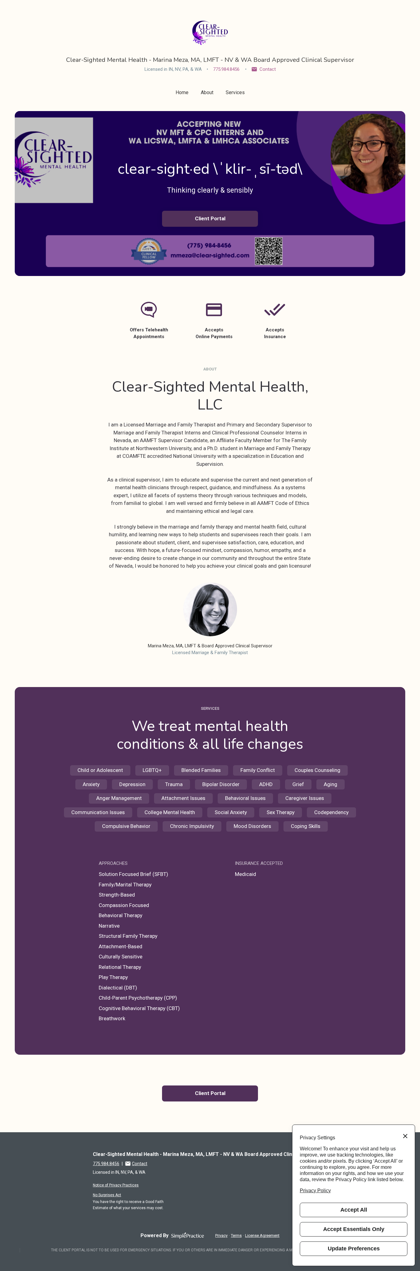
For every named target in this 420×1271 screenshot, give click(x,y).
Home (182, 92)
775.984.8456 (226, 69)
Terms (236, 1235)
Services (235, 92)
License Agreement (262, 1235)
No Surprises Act (107, 1195)
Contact (268, 69)
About (207, 92)
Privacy (221, 1235)
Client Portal (210, 218)
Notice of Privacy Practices (116, 1185)
